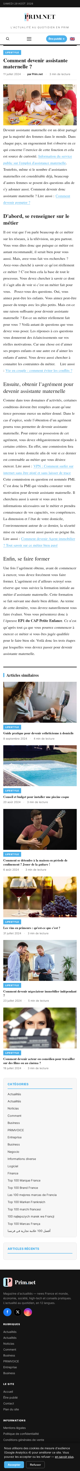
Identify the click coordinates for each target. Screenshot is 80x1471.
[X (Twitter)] (18, 1312)
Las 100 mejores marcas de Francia (32, 1195)
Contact (8, 1403)
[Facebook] (7, 1312)
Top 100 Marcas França (24, 1224)
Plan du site (11, 1409)
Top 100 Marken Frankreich (26, 1202)
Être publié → (56, 38)
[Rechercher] (7, 38)
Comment (14, 1116)
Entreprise (15, 1137)
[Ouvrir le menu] (29, 38)
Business (14, 1123)
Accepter (14, 1464)
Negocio (13, 1152)
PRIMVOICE (16, 1130)
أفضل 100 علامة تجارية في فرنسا (29, 1231)
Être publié (10, 1397)
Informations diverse (22, 1159)
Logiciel (13, 1166)
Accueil (8, 1391)
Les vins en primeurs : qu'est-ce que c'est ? (31, 928)
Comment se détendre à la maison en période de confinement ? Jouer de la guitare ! (35, 862)
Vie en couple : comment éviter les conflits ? (39, 370)
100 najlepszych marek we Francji (31, 1216)
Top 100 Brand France (23, 1188)
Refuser (35, 1464)
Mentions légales (14, 1427)
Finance (13, 1173)
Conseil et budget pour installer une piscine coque (36, 797)
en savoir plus (64, 1456)
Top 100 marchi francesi (24, 1209)
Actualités (14, 1094)
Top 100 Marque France (24, 1180)
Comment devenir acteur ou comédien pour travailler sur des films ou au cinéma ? (39, 1061)
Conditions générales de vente (23, 1439)
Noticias (13, 1108)
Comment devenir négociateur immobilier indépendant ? (40, 993)
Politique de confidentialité (21, 1433)
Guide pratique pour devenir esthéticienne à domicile (38, 733)
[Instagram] (28, 1312)
